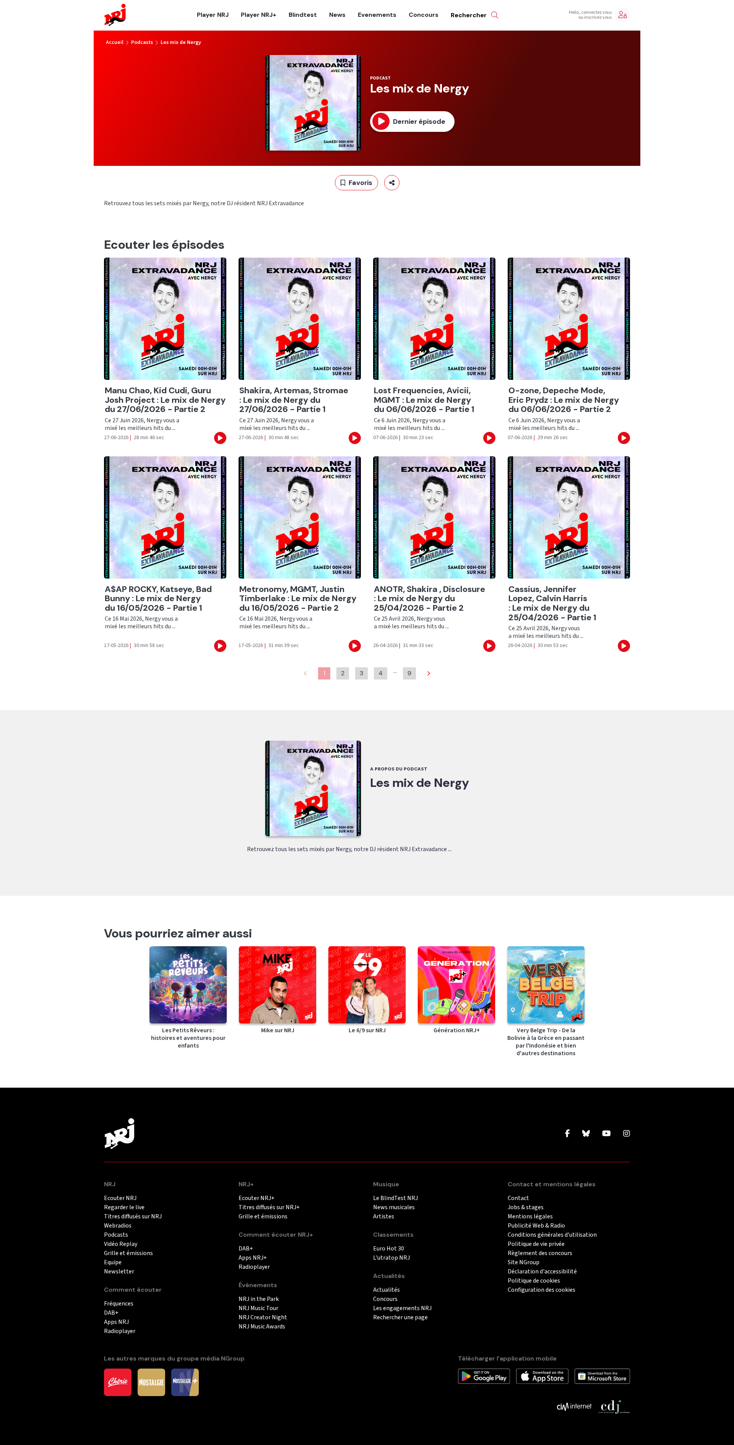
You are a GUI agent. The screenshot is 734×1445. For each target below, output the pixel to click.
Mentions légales (530, 1217)
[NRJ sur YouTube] (606, 1134)
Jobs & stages (526, 1207)
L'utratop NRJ (391, 1258)
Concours (423, 14)
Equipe (113, 1262)
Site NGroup (523, 1262)
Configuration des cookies (541, 1290)
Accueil (114, 42)
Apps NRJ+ (253, 1258)
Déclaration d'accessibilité (542, 1272)
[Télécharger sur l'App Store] (542, 1376)
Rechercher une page (400, 1318)
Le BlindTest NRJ (395, 1198)
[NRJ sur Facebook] (567, 1134)
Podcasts (142, 42)
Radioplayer (119, 1331)
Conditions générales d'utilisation (552, 1235)
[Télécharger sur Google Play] (484, 1376)
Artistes (383, 1217)
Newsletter (119, 1272)
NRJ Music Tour (258, 1308)
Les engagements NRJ (402, 1308)
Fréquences (118, 1304)
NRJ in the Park (259, 1299)
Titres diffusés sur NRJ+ (269, 1207)
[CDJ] (614, 1406)
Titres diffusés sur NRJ (133, 1217)
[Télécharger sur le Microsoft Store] (602, 1376)
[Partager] (391, 182)
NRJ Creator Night (263, 1318)
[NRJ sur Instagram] (626, 1134)
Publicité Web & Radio (536, 1226)
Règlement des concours (540, 1253)
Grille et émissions (128, 1253)
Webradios (118, 1226)
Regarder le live (124, 1207)
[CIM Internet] (574, 1406)
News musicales (394, 1207)
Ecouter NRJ (120, 1198)
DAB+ (111, 1313)
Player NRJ (213, 14)
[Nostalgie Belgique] (151, 1382)
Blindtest (303, 14)
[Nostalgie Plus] (185, 1382)
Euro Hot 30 (388, 1249)
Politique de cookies (534, 1281)
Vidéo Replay (120, 1244)
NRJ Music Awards (262, 1327)
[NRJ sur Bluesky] (586, 1134)
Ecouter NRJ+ (256, 1198)
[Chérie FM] (118, 1382)
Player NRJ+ (258, 14)
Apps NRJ (116, 1322)
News (337, 14)
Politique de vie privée (536, 1244)
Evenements (377, 14)
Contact (518, 1198)
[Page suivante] (428, 673)
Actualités (386, 1290)
